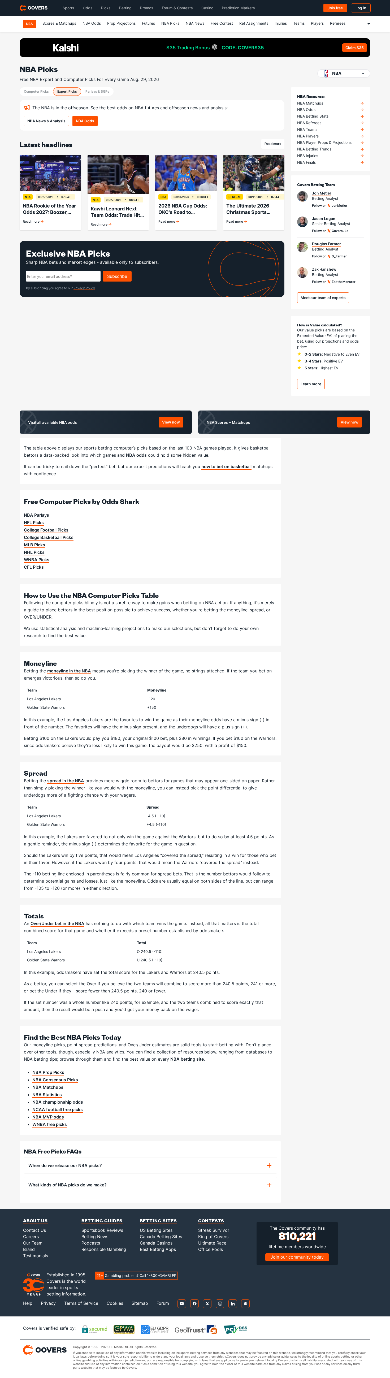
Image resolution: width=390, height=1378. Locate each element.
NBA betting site (187, 1059)
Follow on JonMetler (329, 206)
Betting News (94, 1236)
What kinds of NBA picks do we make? (67, 1184)
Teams (299, 23)
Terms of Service (81, 1303)
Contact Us (34, 1230)
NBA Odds (92, 23)
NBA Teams (307, 129)
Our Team (32, 1243)
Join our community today (297, 1257)
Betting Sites (158, 1220)
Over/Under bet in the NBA (57, 923)
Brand (29, 1249)
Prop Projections (121, 23)
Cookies (115, 1303)
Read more (274, 144)
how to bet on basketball (226, 466)
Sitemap (140, 1303)
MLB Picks (34, 544)
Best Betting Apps (158, 1249)
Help (27, 1303)
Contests (211, 1220)
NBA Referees (309, 123)
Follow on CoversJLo (330, 231)
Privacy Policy (84, 288)
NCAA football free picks (57, 1109)
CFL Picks (34, 567)
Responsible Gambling (103, 1249)
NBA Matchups (310, 103)
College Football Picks (46, 530)
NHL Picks (34, 552)
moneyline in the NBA (69, 670)
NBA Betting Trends (314, 149)
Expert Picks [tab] (67, 91)
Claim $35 (354, 47)
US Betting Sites (156, 1230)
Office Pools (210, 1249)
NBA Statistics (47, 1094)
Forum (163, 1303)
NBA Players (308, 136)
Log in (361, 8)
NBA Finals (306, 162)
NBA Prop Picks (48, 1072)
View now (172, 423)
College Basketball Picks (48, 537)
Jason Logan (323, 219)
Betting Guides (102, 1220)
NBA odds (136, 455)
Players (317, 23)
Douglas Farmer (326, 244)
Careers (31, 1236)
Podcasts (90, 1243)
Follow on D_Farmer (329, 256)
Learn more (311, 384)
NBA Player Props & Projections (324, 142)
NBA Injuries (307, 156)
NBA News (195, 23)
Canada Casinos (156, 1243)
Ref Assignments (253, 23)
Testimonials (35, 1255)
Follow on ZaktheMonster (334, 282)
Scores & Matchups (59, 23)
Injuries (281, 23)
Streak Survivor (213, 1230)
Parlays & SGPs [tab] (97, 91)
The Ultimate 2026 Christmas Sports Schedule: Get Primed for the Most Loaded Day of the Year (251, 209)
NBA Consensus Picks (55, 1079)
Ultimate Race (212, 1243)
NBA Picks (170, 23)
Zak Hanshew (324, 269)
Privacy (48, 1303)
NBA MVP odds (48, 1117)
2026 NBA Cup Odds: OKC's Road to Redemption (182, 209)
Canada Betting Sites (161, 1236)
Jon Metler (321, 193)
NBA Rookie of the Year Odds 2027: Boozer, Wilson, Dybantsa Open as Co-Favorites (50, 209)
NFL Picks (34, 522)
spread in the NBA (65, 780)
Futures (148, 23)
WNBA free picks (49, 1124)
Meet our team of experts (323, 297)
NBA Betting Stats (312, 116)
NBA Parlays (36, 515)
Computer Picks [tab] (36, 91)
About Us (35, 1220)
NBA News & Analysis (46, 121)
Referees (337, 23)
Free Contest (222, 23)
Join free (335, 8)
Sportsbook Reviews (102, 1230)
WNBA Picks (36, 559)
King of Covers (213, 1236)
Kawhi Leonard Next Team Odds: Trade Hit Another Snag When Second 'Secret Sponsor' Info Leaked (115, 212)
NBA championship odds (57, 1102)
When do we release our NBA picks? (65, 1165)
